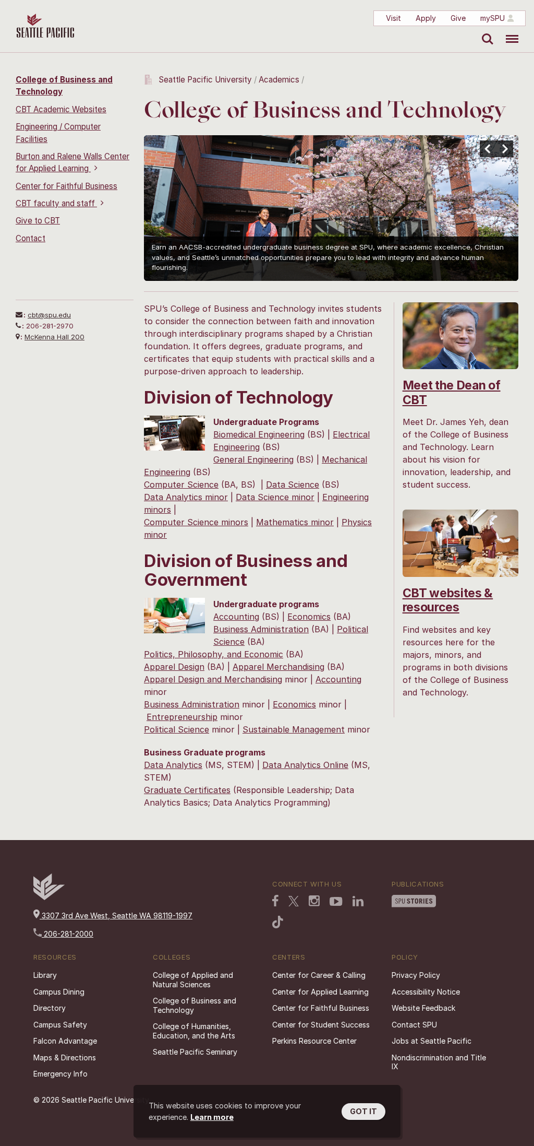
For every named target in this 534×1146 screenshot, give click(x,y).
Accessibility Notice (426, 991)
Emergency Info (60, 1073)
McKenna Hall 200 (54, 337)
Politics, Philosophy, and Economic (213, 654)
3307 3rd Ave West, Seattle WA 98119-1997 (116, 915)
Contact (30, 238)
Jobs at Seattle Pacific (431, 1040)
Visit (393, 18)
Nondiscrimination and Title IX (439, 1062)
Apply (426, 18)
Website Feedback (423, 1007)
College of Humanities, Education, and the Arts (194, 1031)
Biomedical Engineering (259, 434)
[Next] (504, 148)
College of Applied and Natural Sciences (193, 980)
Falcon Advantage (65, 1040)
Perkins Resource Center (314, 1040)
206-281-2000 (67, 933)
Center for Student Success (321, 1024)
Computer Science (181, 484)
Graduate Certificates (187, 790)
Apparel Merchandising (278, 666)
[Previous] (488, 148)
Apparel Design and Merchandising (213, 679)
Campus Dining (58, 991)
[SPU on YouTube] (336, 902)
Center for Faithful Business (66, 186)
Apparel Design (174, 666)
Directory (49, 1007)
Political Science (176, 729)
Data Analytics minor (186, 497)
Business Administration (261, 629)
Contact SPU (414, 1024)
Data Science (292, 484)
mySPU (492, 18)
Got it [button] (363, 1111)
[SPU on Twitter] (293, 902)
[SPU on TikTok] (277, 923)
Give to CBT (38, 221)
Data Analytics (173, 765)
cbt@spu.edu (49, 315)
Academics (279, 80)
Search (485, 31)
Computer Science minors (196, 522)
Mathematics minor (295, 522)
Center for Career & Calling (319, 975)
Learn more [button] (212, 1117)
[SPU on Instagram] (314, 901)
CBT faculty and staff (56, 203)
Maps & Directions (64, 1057)
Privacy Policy (416, 975)
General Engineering (253, 459)
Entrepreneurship (182, 717)
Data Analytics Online (305, 765)
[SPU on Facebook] (275, 901)
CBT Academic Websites (61, 109)
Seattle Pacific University (205, 80)
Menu (508, 31)
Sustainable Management (293, 729)
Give (458, 18)
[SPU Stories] (414, 902)
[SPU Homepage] (49, 897)
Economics (309, 616)
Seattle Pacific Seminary (195, 1051)
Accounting (236, 616)
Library (45, 975)
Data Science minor (275, 497)
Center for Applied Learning (320, 991)
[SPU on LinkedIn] (358, 902)
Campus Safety (60, 1024)
